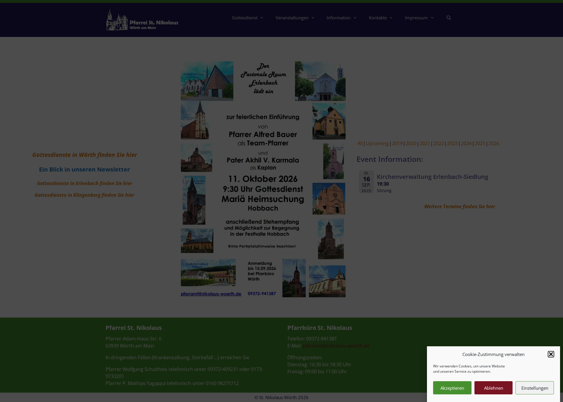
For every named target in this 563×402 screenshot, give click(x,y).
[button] (551, 354)
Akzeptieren (452, 388)
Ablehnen (493, 388)
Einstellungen (534, 388)
